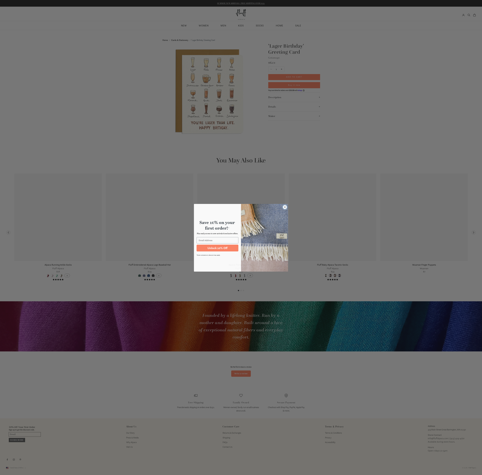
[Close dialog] (285, 207)
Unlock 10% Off (217, 248)
